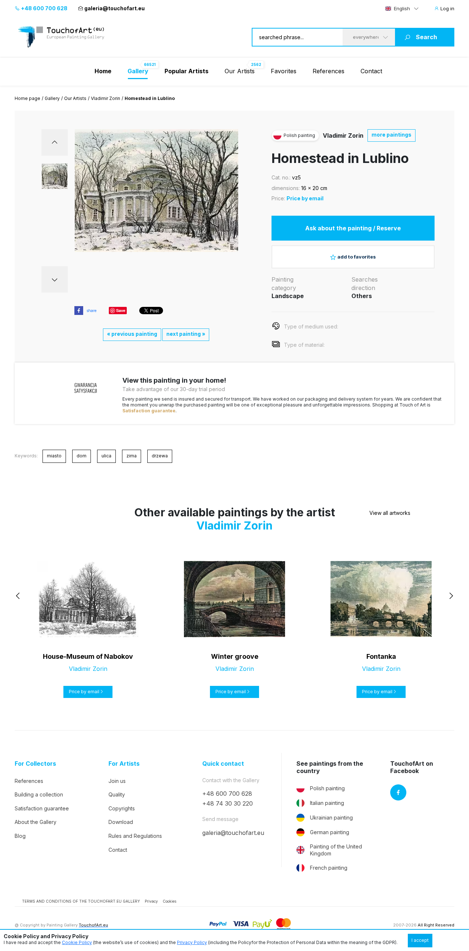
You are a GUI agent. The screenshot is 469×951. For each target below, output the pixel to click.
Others (361, 296)
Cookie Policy (77, 942)
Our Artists (240, 71)
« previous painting (132, 334)
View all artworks (389, 513)
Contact (371, 71)
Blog (20, 836)
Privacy (151, 901)
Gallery (52, 98)
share (91, 310)
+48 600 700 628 (43, 8)
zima (131, 455)
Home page (27, 98)
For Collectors (35, 763)
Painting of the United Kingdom (336, 850)
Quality (116, 794)
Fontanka (381, 656)
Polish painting (327, 788)
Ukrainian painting (331, 817)
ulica (106, 455)
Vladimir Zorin (105, 98)
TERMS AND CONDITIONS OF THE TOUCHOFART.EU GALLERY (81, 901)
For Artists (124, 763)
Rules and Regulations (135, 836)
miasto (54, 455)
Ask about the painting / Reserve (353, 228)
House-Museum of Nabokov (88, 656)
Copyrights (121, 808)
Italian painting (327, 803)
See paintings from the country (329, 767)
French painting (328, 868)
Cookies (169, 901)
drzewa (160, 455)
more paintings (391, 134)
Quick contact (223, 763)
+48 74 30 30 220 (227, 803)
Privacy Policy (192, 942)
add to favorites (356, 257)
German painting (329, 832)
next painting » (185, 334)
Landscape (288, 296)
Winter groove (234, 656)
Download (120, 822)
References (328, 71)
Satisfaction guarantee (149, 410)
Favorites (283, 71)
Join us (117, 781)
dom (81, 455)
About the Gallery (35, 822)
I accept (420, 940)
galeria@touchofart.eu (114, 8)
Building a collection (39, 794)
